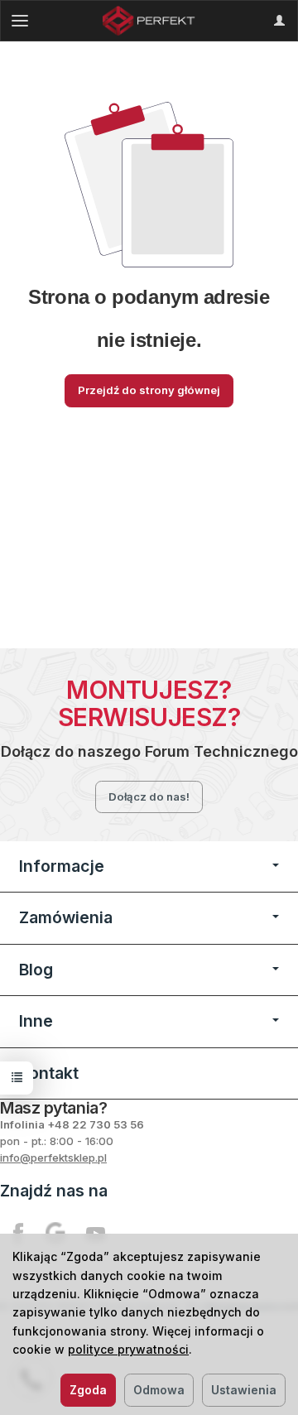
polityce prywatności (128, 1349)
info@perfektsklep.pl (53, 1157)
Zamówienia (66, 917)
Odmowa (159, 1390)
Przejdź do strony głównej (149, 390)
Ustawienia (243, 1390)
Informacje (61, 866)
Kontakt (49, 1073)
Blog (36, 969)
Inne (36, 1021)
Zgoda (88, 1390)
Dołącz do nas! (149, 796)
